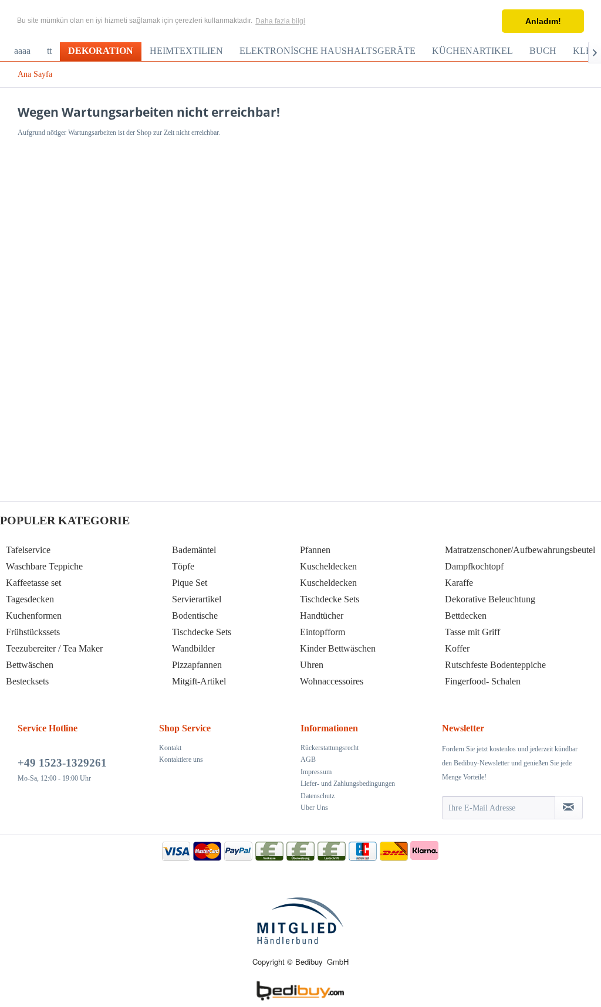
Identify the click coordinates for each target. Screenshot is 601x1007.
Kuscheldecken (328, 566)
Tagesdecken (30, 599)
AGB (308, 759)
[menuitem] (22, 51)
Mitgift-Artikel (199, 681)
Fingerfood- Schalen (483, 681)
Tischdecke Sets (201, 632)
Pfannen (315, 550)
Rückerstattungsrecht (329, 748)
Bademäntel (194, 550)
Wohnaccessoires (331, 681)
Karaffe (459, 583)
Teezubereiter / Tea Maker (54, 648)
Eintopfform (322, 632)
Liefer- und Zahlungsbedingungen (347, 783)
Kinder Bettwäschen (338, 648)
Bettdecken (466, 616)
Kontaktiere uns (181, 759)
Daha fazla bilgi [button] (280, 21)
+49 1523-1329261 (62, 763)
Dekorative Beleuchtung (490, 599)
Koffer (457, 648)
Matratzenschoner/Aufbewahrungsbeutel (520, 550)
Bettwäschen (29, 665)
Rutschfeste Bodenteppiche (495, 665)
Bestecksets (27, 681)
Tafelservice (28, 550)
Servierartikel (196, 599)
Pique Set (189, 583)
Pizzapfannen (197, 665)
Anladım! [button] (543, 21)
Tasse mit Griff (472, 632)
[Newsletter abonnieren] (569, 807)
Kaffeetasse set (33, 583)
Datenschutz (317, 796)
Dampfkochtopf (474, 566)
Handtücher (321, 616)
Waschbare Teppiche (44, 566)
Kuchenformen (34, 616)
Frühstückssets (33, 632)
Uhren (311, 665)
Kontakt (170, 748)
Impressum (316, 772)
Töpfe (183, 566)
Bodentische (195, 616)
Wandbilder (193, 648)
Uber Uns (314, 807)
